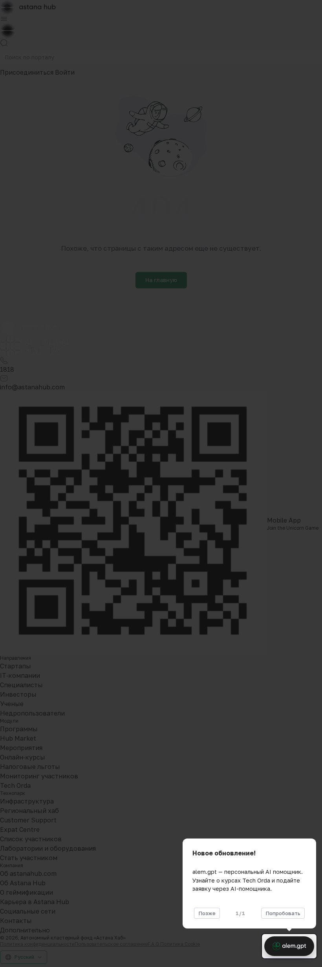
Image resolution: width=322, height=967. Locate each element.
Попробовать (282, 913)
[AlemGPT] (289, 946)
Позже (207, 913)
